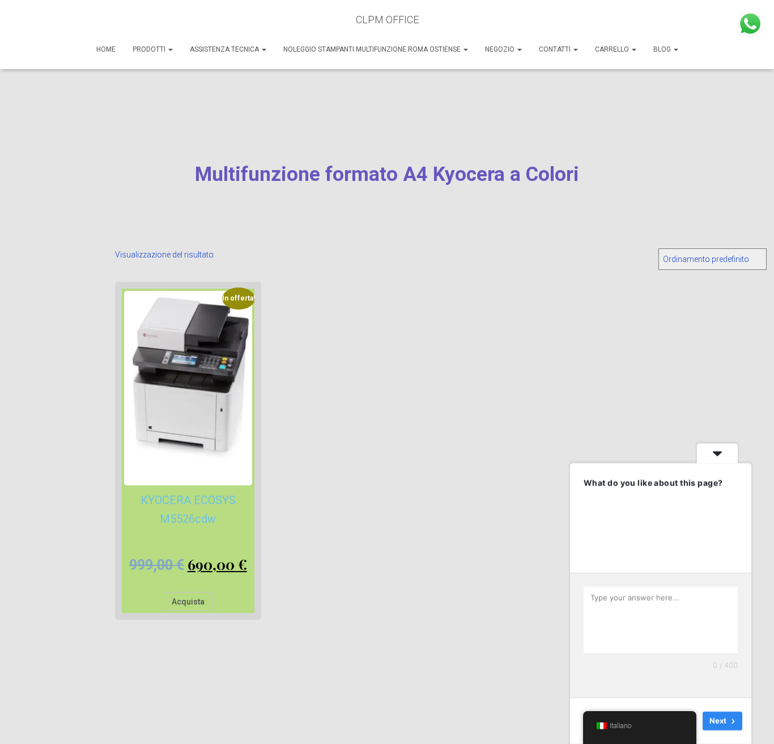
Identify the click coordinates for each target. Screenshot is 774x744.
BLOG (663, 49)
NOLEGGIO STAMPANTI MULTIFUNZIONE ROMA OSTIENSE (372, 49)
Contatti (555, 49)
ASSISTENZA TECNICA (225, 49)
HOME (106, 49)
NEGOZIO (500, 49)
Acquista (188, 601)
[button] (170, 49)
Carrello (613, 49)
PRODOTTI (150, 49)
